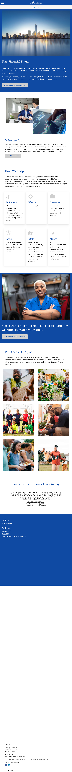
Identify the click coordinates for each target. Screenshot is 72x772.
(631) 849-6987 (13, 748)
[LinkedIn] (9, 765)
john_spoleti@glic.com (12, 762)
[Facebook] (6, 765)
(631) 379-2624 (14, 749)
